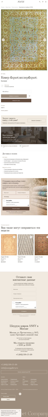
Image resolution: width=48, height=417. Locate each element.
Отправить (24, 311)
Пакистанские (15, 7)
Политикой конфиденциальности (16, 212)
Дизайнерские (4, 381)
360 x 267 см (5, 91)
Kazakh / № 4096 (39, 257)
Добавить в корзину (14, 96)
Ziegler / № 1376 (4, 257)
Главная (3, 7)
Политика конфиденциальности (30, 389)
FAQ (23, 379)
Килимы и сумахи (14, 381)
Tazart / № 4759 (21, 257)
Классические (4, 379)
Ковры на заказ (34, 384)
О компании (25, 381)
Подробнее (6, 415)
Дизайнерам (33, 379)
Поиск (8, 399)
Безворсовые (13, 384)
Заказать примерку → (36, 120)
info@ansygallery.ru (9, 368)
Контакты (33, 382)
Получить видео (16, 208)
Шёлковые (12, 382)
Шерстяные (8, 7)
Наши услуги (33, 381)
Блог (24, 382)
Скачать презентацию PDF (24, 372)
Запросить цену (16, 100)
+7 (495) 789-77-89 (24, 355)
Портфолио (25, 384)
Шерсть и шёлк (4, 384)
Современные (13, 379)
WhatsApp (6, 196)
